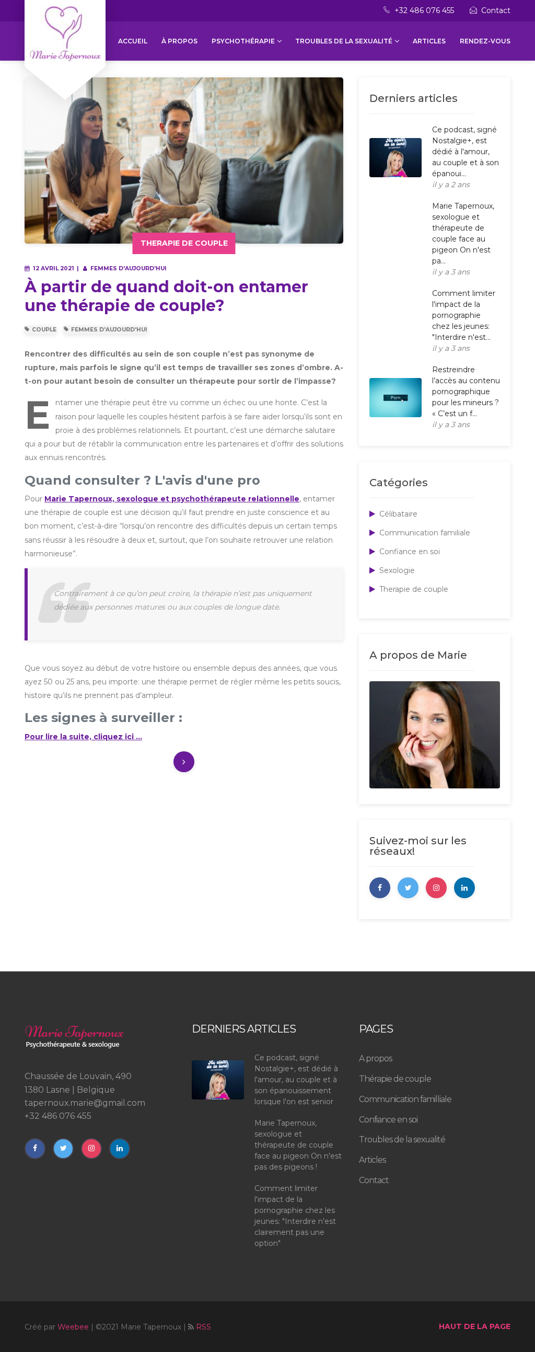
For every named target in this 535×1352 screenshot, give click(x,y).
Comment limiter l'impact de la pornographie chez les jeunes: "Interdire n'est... (463, 315)
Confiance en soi (409, 551)
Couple (44, 329)
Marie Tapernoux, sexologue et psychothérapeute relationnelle (171, 498)
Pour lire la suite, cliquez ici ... (83, 736)
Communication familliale (405, 1099)
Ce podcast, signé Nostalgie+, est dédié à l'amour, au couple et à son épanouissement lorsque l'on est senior (296, 1079)
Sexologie (397, 570)
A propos (375, 1058)
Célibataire (398, 514)
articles (429, 41)
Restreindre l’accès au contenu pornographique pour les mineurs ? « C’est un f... (466, 391)
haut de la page (474, 1326)
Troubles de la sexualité (343, 41)
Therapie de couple (413, 589)
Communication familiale (424, 532)
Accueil (132, 41)
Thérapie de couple (395, 1079)
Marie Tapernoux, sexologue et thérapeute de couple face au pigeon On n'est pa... (463, 233)
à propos (179, 41)
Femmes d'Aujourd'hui (109, 329)
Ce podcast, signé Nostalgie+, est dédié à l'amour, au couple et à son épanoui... (465, 151)
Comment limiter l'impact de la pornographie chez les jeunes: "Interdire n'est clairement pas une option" (295, 1216)
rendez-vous (485, 41)
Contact (495, 10)
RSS (203, 1327)
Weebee (73, 1327)
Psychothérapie (243, 41)
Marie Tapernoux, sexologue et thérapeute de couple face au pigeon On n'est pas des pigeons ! (298, 1145)
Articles (372, 1160)
